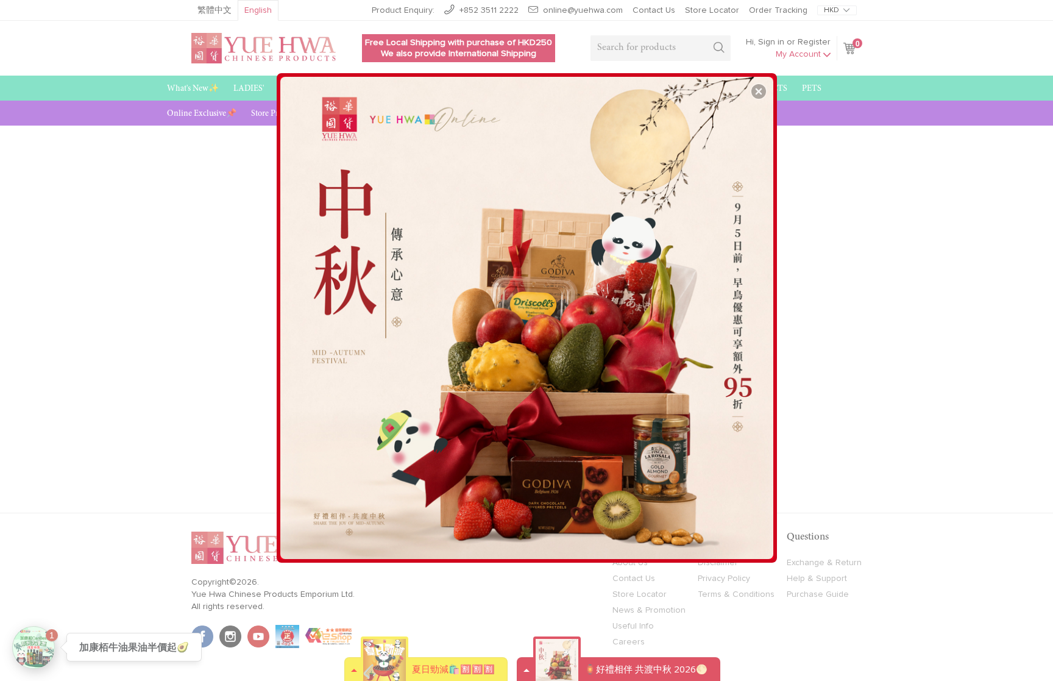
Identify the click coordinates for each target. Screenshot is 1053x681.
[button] (758, 91)
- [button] (528, 313)
